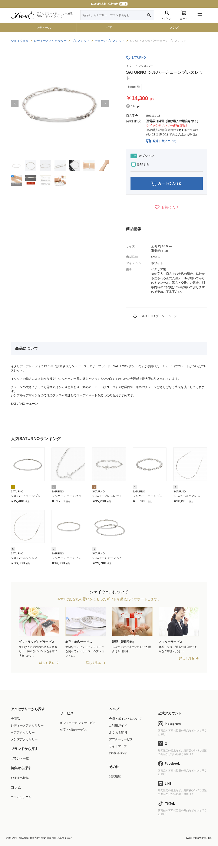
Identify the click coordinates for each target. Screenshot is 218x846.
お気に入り (169, 207)
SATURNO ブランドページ (154, 316)
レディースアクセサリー (27, 725)
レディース (43, 27)
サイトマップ (118, 746)
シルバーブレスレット (107, 496)
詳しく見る (46, 663)
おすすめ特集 (20, 778)
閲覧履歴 (115, 776)
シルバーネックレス (186, 496)
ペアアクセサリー (23, 732)
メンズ (174, 27)
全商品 (15, 718)
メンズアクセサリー (24, 739)
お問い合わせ (118, 753)
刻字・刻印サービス (73, 729)
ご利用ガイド (118, 725)
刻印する (143, 164)
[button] (15, 103)
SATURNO (139, 57)
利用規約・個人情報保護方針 (23, 837)
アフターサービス (121, 739)
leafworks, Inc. (203, 837)
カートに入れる (170, 183)
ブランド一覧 (20, 758)
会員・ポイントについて (125, 718)
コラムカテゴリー (23, 797)
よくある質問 (118, 732)
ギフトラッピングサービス (78, 723)
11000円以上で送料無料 (109, 3)
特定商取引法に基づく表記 (56, 837)
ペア (109, 27)
